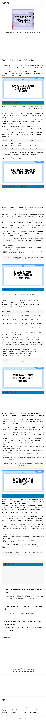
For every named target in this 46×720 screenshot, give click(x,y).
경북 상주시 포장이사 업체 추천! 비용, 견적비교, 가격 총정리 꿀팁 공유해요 (19, 712)
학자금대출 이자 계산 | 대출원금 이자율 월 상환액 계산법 (23, 669)
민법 (22, 546)
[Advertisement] (23, 49)
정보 (23, 668)
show (8, 637)
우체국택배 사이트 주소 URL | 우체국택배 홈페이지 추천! (15, 703)
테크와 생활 (6, 3)
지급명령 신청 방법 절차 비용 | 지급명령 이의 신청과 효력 (23, 670)
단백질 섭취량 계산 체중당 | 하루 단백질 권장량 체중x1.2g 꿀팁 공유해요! (18, 705)
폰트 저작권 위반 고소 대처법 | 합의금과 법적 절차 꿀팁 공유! (16, 707)
